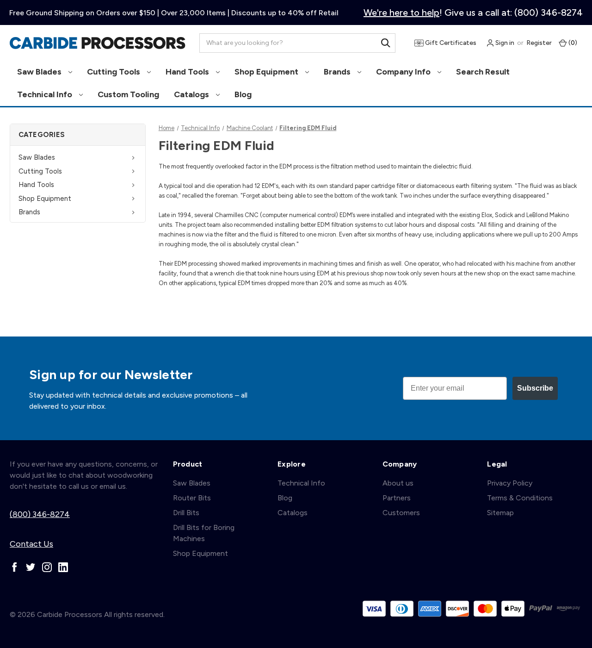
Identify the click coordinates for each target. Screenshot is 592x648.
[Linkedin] (63, 567)
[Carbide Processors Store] (97, 43)
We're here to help (401, 12)
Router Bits (192, 497)
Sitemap (500, 512)
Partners (396, 497)
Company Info (404, 72)
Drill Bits (186, 512)
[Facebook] (14, 567)
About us (397, 483)
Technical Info (45, 94)
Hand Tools (188, 72)
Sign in (504, 43)
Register (539, 43)
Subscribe (535, 388)
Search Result (483, 72)
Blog (243, 94)
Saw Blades (40, 72)
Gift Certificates (450, 43)
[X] (31, 567)
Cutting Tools (114, 72)
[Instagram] (47, 567)
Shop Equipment (267, 72)
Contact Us (31, 544)
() (572, 43)
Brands (338, 72)
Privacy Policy (509, 483)
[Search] (385, 43)
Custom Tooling (128, 94)
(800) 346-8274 (40, 514)
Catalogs (192, 94)
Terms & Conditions (520, 497)
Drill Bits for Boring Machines (203, 533)
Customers (401, 512)
